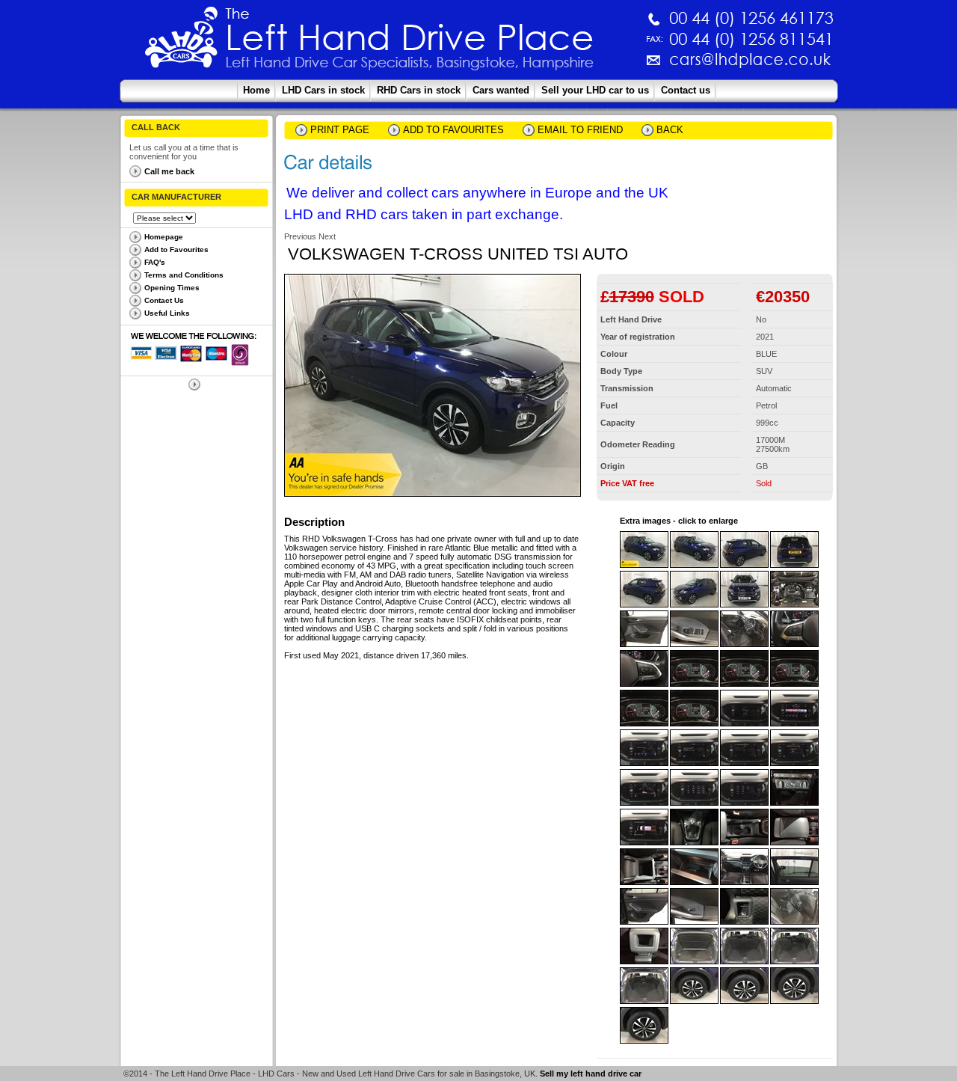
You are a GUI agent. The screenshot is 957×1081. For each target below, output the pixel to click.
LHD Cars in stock (323, 90)
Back (669, 129)
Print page (339, 129)
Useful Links (167, 313)
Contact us (685, 90)
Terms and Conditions (184, 275)
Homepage (163, 237)
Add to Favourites (176, 249)
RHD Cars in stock (419, 90)
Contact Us (164, 300)
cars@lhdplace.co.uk (593, 65)
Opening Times (172, 288)
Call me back (169, 171)
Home (256, 90)
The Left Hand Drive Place (182, 41)
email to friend (580, 129)
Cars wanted (501, 90)
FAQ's (154, 262)
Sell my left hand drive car (590, 1073)
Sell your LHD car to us (595, 90)
